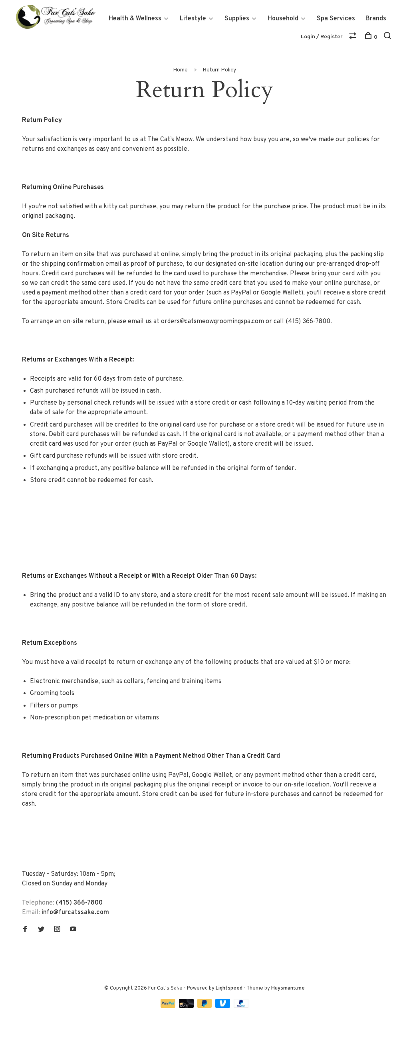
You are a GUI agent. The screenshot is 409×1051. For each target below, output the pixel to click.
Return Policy (219, 70)
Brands (375, 19)
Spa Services (336, 19)
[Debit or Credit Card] (187, 1006)
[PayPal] (169, 1006)
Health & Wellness (135, 19)
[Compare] (353, 37)
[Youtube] (73, 930)
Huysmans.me (288, 988)
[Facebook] (25, 930)
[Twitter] (41, 930)
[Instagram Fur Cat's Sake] (57, 930)
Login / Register (322, 37)
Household (283, 19)
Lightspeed (229, 988)
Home (180, 70)
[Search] (388, 37)
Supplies (236, 19)
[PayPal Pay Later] (205, 1006)
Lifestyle (193, 19)
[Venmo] (223, 1006)
